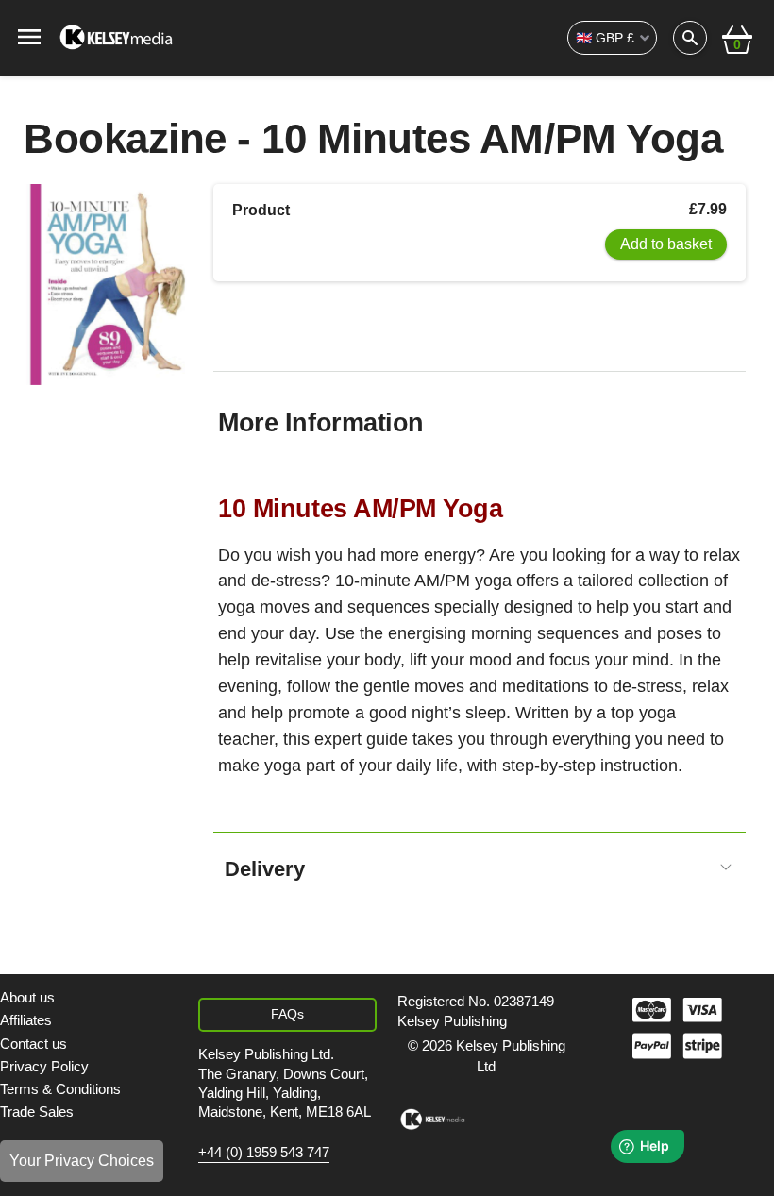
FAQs (287, 1013)
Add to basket (666, 244)
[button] (737, 38)
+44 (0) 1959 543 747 (263, 1152)
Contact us (33, 1044)
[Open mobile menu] (29, 35)
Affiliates (26, 1020)
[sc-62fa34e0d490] (117, 37)
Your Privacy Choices (81, 1161)
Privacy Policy (44, 1066)
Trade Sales (37, 1111)
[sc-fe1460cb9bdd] (432, 1119)
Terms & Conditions (60, 1089)
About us (27, 997)
